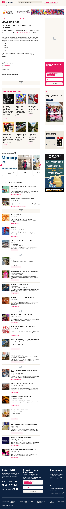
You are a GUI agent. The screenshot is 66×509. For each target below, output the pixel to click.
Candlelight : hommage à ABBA (19, 284)
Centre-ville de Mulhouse (17, 245)
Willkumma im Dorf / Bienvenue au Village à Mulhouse (23, 241)
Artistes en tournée (57, 5)
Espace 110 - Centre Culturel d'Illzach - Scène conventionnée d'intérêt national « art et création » (24, 357)
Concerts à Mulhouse (15, 293)
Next (40, 165)
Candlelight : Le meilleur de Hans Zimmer (22, 297)
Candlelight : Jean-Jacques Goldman (21, 396)
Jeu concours (54, 94)
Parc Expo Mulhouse (16, 318)
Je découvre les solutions (57, 493)
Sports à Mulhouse (14, 236)
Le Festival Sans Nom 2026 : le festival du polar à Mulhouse (24, 370)
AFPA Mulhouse (15, 190)
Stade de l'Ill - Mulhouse (17, 274)
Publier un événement (51, 2)
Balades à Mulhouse (15, 445)
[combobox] (54, 74)
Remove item (54, 75)
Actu (48, 5)
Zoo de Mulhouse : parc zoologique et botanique (22, 261)
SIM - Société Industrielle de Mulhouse (20, 202)
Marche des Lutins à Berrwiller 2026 (21, 437)
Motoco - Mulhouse (16, 413)
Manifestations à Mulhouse (16, 194)
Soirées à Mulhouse (14, 223)
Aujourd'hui (7, 5)
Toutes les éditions (50, 143)
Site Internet (4, 67)
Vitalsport (13, 227)
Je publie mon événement (57, 482)
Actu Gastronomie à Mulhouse (16, 433)
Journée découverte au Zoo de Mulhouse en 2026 (24, 258)
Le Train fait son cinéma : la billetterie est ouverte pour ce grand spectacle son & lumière (25, 340)
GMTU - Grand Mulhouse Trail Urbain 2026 (23, 326)
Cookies (21, 501)
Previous (1, 165)
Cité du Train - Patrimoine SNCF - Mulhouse (21, 287)
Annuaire (12, 18)
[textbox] (55, 75)
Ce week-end (23, 5)
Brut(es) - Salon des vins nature (19, 409)
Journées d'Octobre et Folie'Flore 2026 (21, 314)
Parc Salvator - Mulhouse (17, 218)
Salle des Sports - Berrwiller (18, 440)
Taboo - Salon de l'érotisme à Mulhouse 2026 (23, 449)
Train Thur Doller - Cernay (17, 344)
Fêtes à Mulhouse (14, 249)
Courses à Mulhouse (15, 280)
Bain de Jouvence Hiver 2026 (19, 353)
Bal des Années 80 (16, 214)
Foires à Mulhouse (14, 322)
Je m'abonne (54, 83)
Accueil (3, 18)
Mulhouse (9, 2)
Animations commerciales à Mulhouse (18, 206)
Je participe (49, 99)
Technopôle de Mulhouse (24, 32)
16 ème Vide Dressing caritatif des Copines (23, 198)
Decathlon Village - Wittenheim (18, 231)
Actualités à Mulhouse (15, 348)
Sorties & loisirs (40, 5)
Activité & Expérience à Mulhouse (17, 362)
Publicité (62, 501)
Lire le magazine (50, 137)
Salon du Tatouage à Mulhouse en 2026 (22, 383)
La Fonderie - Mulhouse (17, 374)
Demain (15, 5)
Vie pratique (17, 18)
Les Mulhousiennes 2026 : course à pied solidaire (24, 271)
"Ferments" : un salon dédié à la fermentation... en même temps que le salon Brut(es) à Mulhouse (25, 423)
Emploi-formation (23, 18)
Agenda (31, 5)
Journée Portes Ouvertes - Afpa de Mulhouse (23, 186)
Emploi (58, 501)
